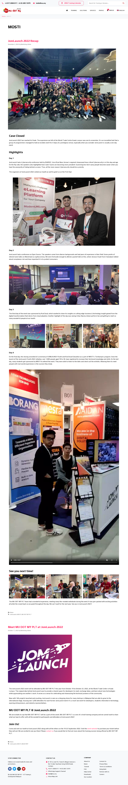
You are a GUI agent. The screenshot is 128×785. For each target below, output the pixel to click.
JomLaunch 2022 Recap (23, 40)
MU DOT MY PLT (26, 614)
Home (4, 16)
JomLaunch (13, 614)
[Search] (124, 3)
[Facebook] (10, 769)
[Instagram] (19, 769)
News (12, 612)
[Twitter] (14, 769)
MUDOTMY (25, 744)
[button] (11, 285)
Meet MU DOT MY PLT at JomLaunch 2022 (35, 627)
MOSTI (19, 614)
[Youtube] (23, 769)
